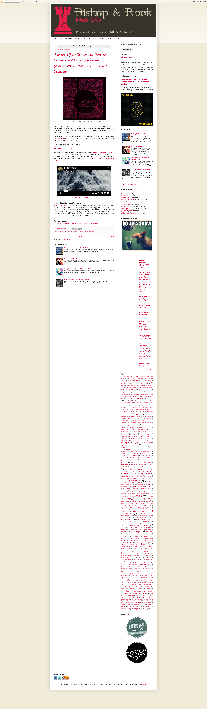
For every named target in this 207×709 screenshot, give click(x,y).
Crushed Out (125, 422)
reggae (149, 529)
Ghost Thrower (141, 450)
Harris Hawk (124, 460)
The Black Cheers (131, 561)
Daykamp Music (126, 197)
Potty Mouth (130, 521)
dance (149, 422)
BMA (131, 400)
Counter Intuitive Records (144, 418)
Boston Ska (124, 195)
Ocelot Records (135, 507)
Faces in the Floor (144, 440)
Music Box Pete (126, 204)
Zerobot (147, 608)
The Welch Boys (147, 588)
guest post (123, 459)
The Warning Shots (135, 588)
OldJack (123, 511)
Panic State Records (143, 514)
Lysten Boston (125, 483)
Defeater (136, 425)
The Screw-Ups (125, 584)
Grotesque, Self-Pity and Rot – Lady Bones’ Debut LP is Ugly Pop (76, 223)
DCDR (138, 424)
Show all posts (99, 46)
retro (132, 531)
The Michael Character (133, 573)
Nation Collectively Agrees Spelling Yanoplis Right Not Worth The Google (144, 277)
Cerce (152, 409)
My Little (134, 500)
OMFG (134, 511)
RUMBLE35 (146, 536)
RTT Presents (146, 535)
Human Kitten (133, 464)
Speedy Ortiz (136, 552)
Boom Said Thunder (146, 400)
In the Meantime (139, 467)
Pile (131, 517)
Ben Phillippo (145, 393)
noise (143, 505)
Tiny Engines (126, 591)
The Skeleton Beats (136, 584)
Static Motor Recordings (144, 553)
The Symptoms (137, 586)
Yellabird (136, 608)
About (117, 38)
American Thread (146, 380)
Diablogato (143, 425)
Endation (133, 438)
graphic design (146, 453)
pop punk (130, 519)
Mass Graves (124, 486)
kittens (148, 473)
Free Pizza (133, 448)
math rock (132, 486)
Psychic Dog (135, 523)
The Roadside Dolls (147, 582)
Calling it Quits (135, 409)
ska (150, 546)
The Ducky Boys (147, 568)
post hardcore (142, 519)
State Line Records (131, 553)
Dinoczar (142, 427)
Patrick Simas (124, 517)
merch (131, 490)
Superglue (140, 557)
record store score (141, 529)
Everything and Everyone (144, 438)
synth (151, 557)
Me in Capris (150, 486)
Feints (122, 444)
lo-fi (126, 481)
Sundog (133, 557)
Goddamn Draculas (145, 451)
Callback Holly (125, 409)
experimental (124, 440)
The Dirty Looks (146, 566)
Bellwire (137, 393)
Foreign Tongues (132, 446)
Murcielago (131, 496)
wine (149, 604)
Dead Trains (145, 424)
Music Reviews (80, 38)
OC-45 (122, 507)
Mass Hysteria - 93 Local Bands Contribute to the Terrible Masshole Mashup (136, 82)
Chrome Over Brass (128, 413)
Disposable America (137, 429)
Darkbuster (124, 424)
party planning (129, 515)
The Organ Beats (145, 579)
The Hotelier (136, 559)
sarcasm (130, 542)
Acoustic (129, 378)
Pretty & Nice (147, 521)
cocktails (137, 415)
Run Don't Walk (135, 538)
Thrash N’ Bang (126, 208)
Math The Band (141, 486)
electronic (139, 436)
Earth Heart (134, 435)
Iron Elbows (150, 469)
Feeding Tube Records (146, 442)
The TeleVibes (146, 586)
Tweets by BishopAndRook (129, 184)
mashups (148, 484)
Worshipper (139, 606)
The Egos (123, 570)
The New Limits (133, 577)
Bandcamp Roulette (129, 389)
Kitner (141, 473)
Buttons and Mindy (148, 407)
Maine (133, 483)
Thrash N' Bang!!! (145, 335)
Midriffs (123, 493)
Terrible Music (127, 559)
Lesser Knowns (143, 478)
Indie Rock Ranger (131, 469)
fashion (127, 442)
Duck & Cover (125, 435)
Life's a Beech (144, 364)
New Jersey (149, 501)
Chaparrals (133, 411)
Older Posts (110, 236)
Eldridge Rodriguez (127, 436)
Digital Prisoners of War (132, 427)
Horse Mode (124, 464)
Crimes (151, 420)
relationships (124, 531)
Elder (152, 435)
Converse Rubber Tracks (128, 418)
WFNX (135, 604)
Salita (140, 540)
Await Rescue (137, 387)
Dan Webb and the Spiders (138, 422)
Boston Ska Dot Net (131, 404)
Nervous (142, 500)
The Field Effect (131, 570)
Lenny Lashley (133, 478)
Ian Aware (142, 464)
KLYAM (123, 475)
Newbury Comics (125, 503)
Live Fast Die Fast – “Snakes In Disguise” (145, 337)
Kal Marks (150, 471)
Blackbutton (140, 398)
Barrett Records (125, 391)
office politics (147, 507)
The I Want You (132, 572)
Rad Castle (123, 527)
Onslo (142, 511)
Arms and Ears (140, 384)
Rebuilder (124, 529)
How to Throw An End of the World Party (77, 248)
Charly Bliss (141, 411)
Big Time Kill (136, 396)
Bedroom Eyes (63, 231)
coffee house (148, 415)
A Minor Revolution (126, 376)
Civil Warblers (138, 413)
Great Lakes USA (134, 455)
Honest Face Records (136, 462)
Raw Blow (148, 527)
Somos (130, 550)
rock (137, 533)
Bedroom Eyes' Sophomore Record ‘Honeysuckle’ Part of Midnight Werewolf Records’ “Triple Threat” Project (80, 63)
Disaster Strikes (125, 429)
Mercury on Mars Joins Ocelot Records (76, 279)
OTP (147, 511)
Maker (139, 483)
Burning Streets (137, 407)
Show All (151, 369)
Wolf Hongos (130, 606)
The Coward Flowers (134, 564)
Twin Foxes (130, 595)
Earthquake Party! (144, 435)
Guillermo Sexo (133, 459)
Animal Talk (124, 382)
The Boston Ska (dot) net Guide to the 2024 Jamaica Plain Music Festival (145, 327)
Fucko (140, 448)
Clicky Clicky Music (148, 413)
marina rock (129, 484)
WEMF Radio (147, 602)
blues (125, 400)
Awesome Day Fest (148, 387)
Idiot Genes (149, 464)
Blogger (143, 684)
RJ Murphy (87, 197)
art (147, 384)
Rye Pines (123, 540)
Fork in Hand (144, 446)
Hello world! (143, 307)
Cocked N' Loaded (127, 415)
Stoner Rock (148, 555)
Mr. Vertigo (123, 496)
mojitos (149, 493)
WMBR (123, 606)
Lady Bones (148, 475)
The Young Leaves (126, 590)
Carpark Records (144, 409)
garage (129, 450)
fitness (144, 444)
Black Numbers (130, 398)
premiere (138, 521)
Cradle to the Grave (143, 420)
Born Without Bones (127, 402)
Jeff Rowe (132, 471)
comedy (123, 416)
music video (131, 498)
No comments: (59, 228)
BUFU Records (124, 406)
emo (147, 437)
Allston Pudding (126, 192)
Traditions (150, 591)
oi (132, 509)
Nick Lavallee (149, 503)
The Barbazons (145, 559)
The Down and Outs (126, 568)
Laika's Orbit (124, 476)
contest (148, 416)
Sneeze (135, 548)
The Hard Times (144, 272)
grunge (148, 457)
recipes (132, 529)
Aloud (129, 380)
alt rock (135, 380)
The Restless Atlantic (133, 582)
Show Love (134, 544)
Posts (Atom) (67, 239)
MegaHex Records (145, 488)
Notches (149, 505)
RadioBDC (130, 527)
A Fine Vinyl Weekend (71, 258)
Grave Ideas (124, 455)
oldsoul (128, 511)
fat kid (136, 442)
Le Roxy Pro (147, 476)
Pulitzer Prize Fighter (135, 525)
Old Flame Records (139, 509)
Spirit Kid (143, 552)
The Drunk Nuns (137, 568)
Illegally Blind (127, 467)
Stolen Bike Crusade (138, 555)
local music (134, 481)
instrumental (141, 469)
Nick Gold (141, 503)
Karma (125, 473)
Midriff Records (144, 492)
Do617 (139, 431)
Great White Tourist (146, 455)
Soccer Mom (144, 548)
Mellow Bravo (124, 490)
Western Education (126, 604)
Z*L (142, 608)
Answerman (142, 382)
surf (145, 557)
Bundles (142, 406)
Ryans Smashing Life (146, 538)
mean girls (135, 488)
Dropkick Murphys (145, 433)
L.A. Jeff (141, 475)
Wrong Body (147, 606)
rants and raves (139, 527)
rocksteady (123, 535)
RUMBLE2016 (135, 536)
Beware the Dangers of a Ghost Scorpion (137, 394)
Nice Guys (134, 503)
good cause (133, 453)
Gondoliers (123, 453)
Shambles (148, 542)
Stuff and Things (125, 557)
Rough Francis (133, 535)
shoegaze (92, 231)
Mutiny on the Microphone (129, 203)
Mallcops (145, 483)
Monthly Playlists (105, 38)
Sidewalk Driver (125, 546)
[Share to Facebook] (79, 229)
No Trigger (137, 505)
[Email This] (73, 229)
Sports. (149, 552)
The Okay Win (134, 579)
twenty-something (141, 593)
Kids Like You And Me (127, 199)
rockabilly (148, 533)
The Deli (123, 201)
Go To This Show (66, 38)
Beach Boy (141, 391)
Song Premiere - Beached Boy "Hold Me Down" (79, 269)
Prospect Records (125, 523)
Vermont (136, 597)
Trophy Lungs (127, 593)
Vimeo (96, 197)
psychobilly (145, 523)
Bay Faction (134, 391)
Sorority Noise (137, 550)
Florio (150, 444)
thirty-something (138, 590)
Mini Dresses (130, 493)
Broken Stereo (141, 404)
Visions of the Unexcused (129, 214)
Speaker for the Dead (126, 552)
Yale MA (123, 608)
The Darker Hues (146, 564)
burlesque (128, 407)
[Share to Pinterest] (81, 229)
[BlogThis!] (75, 229)
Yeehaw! (129, 608)
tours (143, 591)
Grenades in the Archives (128, 457)
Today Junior (135, 591)
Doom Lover (124, 433)
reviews (86, 231)
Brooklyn (148, 404)
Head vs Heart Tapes (138, 460)
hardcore (142, 459)
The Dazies (123, 566)
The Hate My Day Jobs (143, 570)
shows (143, 544)
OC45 (127, 507)
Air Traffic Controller (140, 378)
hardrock (149, 459)
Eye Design (132, 440)
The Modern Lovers (134, 575)
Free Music (92, 38)
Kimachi (135, 473)
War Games (137, 601)
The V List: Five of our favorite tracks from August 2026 (144, 265)
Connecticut (140, 416)
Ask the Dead (130, 385)
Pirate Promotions (139, 517)
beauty (122, 393)
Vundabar (140, 599)
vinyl (143, 597)
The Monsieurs (145, 575)
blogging (150, 398)
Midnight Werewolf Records (64, 205)
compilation (130, 416)
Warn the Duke (146, 601)
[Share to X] (77, 229)
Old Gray (148, 509)
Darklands (131, 424)
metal (149, 490)
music (139, 496)
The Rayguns (145, 581)
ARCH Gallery (131, 384)
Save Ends (139, 542)
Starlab (122, 553)
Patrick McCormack (147, 515)
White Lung (142, 604)
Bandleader (148, 389)
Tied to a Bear (149, 590)
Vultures (133, 599)
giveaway (150, 450)
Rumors (123, 538)
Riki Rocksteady (127, 533)
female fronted (132, 444)
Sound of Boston (126, 210)
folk (122, 446)
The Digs (137, 566)
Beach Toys (148, 391)
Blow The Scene (144, 305)
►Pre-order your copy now (63, 148)
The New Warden (144, 577)
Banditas (141, 389)
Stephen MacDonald (126, 555)
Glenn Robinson (134, 451)
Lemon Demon (124, 478)
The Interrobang (142, 572)
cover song (133, 420)
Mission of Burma (140, 493)
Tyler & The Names (142, 595)
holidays (123, 462)
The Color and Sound (141, 563)
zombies (144, 610)
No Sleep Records (127, 505)
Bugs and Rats (134, 406)
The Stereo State (127, 586)
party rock (137, 515)
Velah (129, 597)
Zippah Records (136, 610)
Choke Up (150, 411)
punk (145, 525)
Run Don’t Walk (126, 206)
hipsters (148, 460)
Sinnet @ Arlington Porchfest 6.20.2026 (145, 299)
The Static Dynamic (148, 584)
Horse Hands (147, 462)
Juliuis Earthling (141, 471)
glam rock (125, 451)
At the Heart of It (139, 385)
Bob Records (137, 400)
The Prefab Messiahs (133, 581)
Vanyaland (124, 212)
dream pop (134, 433)
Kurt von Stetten (131, 475)
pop (122, 519)
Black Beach (144, 396)
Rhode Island (149, 531)
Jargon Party (125, 471)
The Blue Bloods (141, 561)
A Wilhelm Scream (139, 376)
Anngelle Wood (133, 382)
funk (146, 448)
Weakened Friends (136, 602)
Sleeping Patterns (125, 548)
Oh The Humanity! (125, 509)
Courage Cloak (124, 420)
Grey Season (141, 457)
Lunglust (149, 481)
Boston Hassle (125, 194)
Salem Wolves (132, 540)
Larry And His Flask (136, 476)
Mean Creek (126, 488)
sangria (146, 540)
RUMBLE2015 (124, 536)
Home (54, 38)
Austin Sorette (127, 387)
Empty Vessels (124, 438)
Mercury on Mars (141, 490)
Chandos (124, 411)
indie (150, 467)
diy (146, 429)
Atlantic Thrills (149, 385)
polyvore (148, 517)
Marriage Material (139, 484)
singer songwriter (139, 546)
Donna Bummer (147, 431)
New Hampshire (137, 501)
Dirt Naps (148, 427)
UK (150, 595)
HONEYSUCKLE (75, 197)
